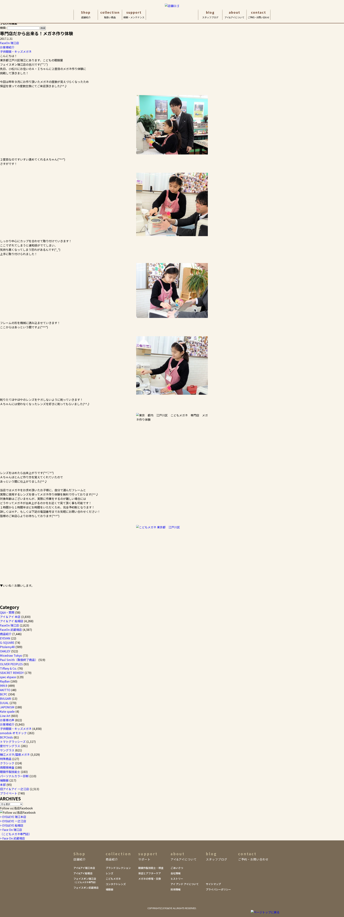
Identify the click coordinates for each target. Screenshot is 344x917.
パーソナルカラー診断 (14, 776)
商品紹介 (5, 634)
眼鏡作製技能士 (10, 772)
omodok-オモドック (13, 733)
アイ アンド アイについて (185, 884)
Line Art (5, 716)
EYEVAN (5, 638)
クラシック (7, 763)
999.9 (3, 685)
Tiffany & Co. (8, 668)
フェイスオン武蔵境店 (86, 887)
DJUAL (4, 703)
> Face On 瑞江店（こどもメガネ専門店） (16, 831)
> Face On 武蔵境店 (12, 838)
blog (210, 14)
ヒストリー (177, 878)
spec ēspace (8, 677)
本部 (3, 784)
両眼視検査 (7, 767)
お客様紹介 (7, 47)
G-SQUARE (7, 642)
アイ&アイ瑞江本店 (84, 868)
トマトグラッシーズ (13, 741)
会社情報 (176, 873)
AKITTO (5, 690)
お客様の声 (7, 720)
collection (110, 14)
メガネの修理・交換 (149, 878)
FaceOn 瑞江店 (9, 43)
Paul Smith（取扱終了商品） (19, 660)
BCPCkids (6, 737)
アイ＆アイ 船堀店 (11, 621)
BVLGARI (5, 698)
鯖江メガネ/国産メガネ (15, 754)
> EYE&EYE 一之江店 (13, 821)
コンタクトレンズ (116, 884)
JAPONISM (7, 707)
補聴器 (4, 780)
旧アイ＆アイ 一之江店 (14, 789)
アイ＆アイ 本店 (10, 617)
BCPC (3, 694)
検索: (3, 27)
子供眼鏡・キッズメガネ (16, 51)
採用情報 (176, 889)
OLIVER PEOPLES (11, 664)
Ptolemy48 (7, 647)
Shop (85, 14)
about (234, 14)
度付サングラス (10, 746)
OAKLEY (5, 651)
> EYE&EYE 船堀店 (11, 825)
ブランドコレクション (118, 868)
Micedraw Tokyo (11, 655)
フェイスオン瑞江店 (85, 880)
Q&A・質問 (7, 612)
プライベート (8, 793)
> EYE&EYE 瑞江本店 (13, 817)
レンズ (109, 873)
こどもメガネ (113, 878)
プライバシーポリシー (218, 889)
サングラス (7, 750)
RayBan (5, 681)
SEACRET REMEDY (12, 672)
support (133, 14)
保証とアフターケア (149, 873)
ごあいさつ (177, 868)
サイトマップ (213, 884)
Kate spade (7, 711)
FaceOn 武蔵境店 (11, 629)
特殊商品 (5, 759)
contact (258, 14)
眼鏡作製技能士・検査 (150, 868)
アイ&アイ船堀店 (82, 873)
